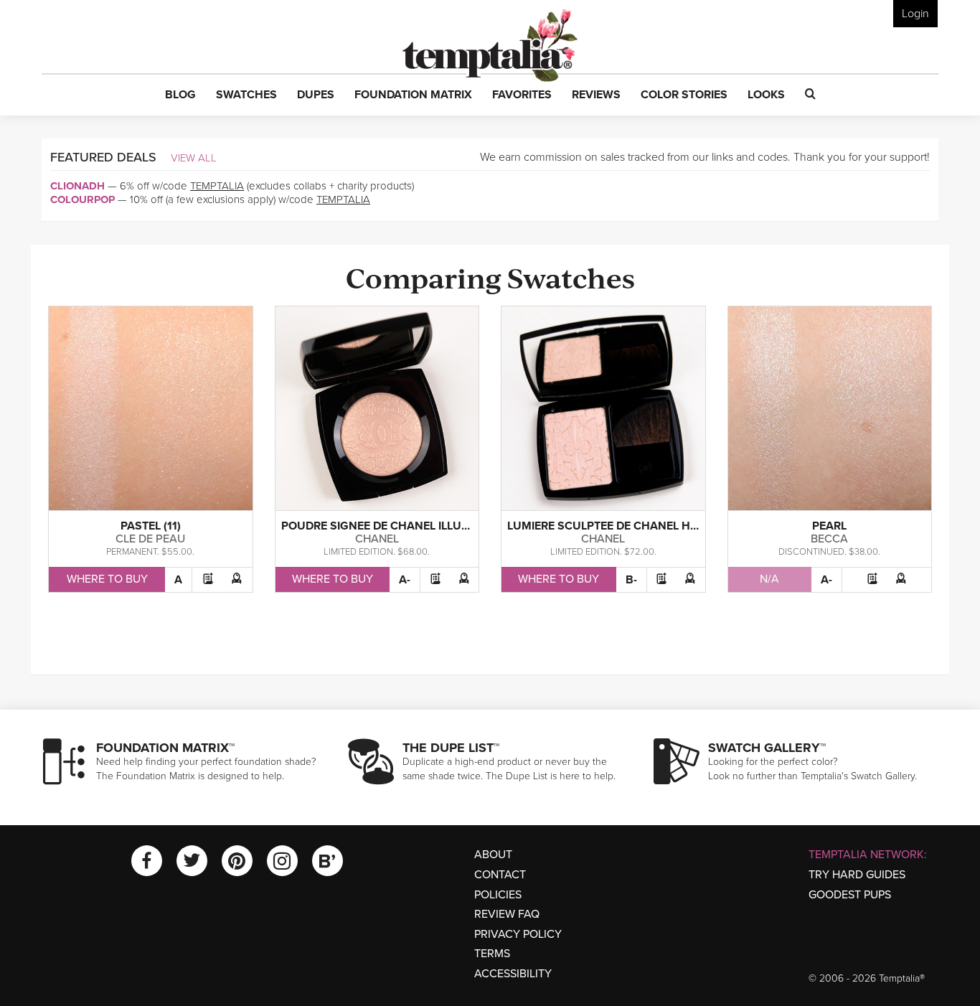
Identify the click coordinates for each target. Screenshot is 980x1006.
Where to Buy (107, 579)
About (493, 854)
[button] (180, 95)
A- (404, 580)
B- (631, 580)
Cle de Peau (150, 539)
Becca (829, 539)
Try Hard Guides (857, 875)
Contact (500, 875)
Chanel (377, 539)
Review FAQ (507, 914)
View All (194, 157)
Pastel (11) (151, 526)
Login (915, 13)
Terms (492, 953)
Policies (498, 895)
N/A (769, 579)
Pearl (829, 526)
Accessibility (513, 974)
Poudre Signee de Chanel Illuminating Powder (424, 526)
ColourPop (82, 199)
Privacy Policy (518, 934)
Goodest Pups (850, 895)
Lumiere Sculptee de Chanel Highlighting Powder (660, 526)
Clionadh (77, 185)
